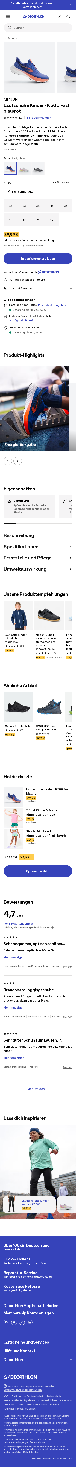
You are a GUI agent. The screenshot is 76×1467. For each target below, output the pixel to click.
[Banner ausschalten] (64, 5)
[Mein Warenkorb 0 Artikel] (68, 16)
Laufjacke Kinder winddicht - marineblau (16, 638)
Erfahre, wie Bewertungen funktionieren (27, 927)
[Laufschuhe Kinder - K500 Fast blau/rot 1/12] (29, 67)
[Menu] (8, 16)
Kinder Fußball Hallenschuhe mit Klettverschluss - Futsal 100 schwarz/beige (47, 641)
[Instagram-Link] (22, 1322)
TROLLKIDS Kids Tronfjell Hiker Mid (47, 727)
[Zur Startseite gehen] (33, 16)
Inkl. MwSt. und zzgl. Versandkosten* (23, 245)
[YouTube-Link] (14, 1322)
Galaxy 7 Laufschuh (17, 725)
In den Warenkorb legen (38, 258)
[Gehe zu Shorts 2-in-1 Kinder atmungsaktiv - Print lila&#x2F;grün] (13, 839)
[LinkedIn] (30, 1322)
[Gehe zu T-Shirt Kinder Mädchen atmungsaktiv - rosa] (13, 818)
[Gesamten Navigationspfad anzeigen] (5, 38)
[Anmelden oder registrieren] (59, 16)
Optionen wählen (38, 871)
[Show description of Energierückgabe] (62, 444)
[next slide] (17, 461)
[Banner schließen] (69, 5)
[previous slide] (8, 461)
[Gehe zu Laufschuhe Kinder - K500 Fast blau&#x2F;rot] (13, 797)
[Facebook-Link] (6, 1322)
